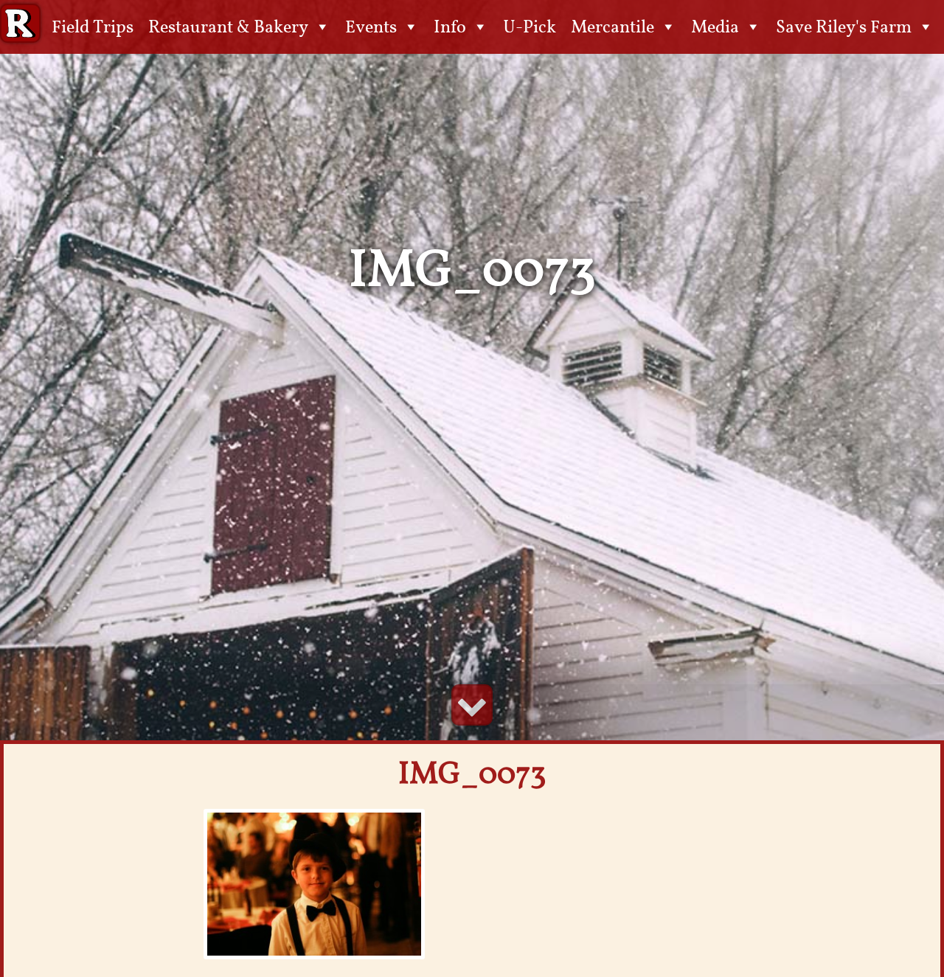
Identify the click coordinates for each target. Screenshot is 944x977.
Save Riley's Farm (844, 26)
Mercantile (612, 26)
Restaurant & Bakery (228, 26)
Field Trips (92, 26)
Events (371, 26)
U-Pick (529, 26)
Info (450, 26)
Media (715, 26)
